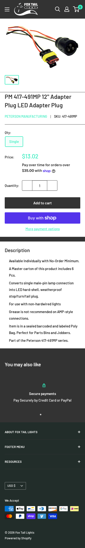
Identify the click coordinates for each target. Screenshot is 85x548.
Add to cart (42, 203)
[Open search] (57, 9)
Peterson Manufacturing (26, 116)
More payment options (43, 229)
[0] (76, 9)
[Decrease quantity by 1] (27, 185)
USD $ (11, 486)
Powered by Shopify (18, 538)
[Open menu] (7, 9)
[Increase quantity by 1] (52, 185)
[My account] (66, 9)
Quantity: (12, 185)
